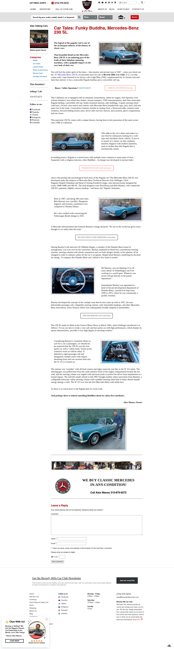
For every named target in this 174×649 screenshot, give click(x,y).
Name (54, 539)
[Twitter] (106, 3)
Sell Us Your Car (64, 9)
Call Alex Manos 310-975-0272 (108, 492)
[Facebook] (99, 3)
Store (31, 605)
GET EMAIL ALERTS (38, 3)
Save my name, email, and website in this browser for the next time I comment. (82, 548)
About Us (102, 9)
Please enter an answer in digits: (63, 552)
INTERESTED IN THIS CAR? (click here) (96, 168)
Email (53, 543)
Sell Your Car (34, 597)
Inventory (45, 9)
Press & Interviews (40, 70)
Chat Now (14, 641)
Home (33, 9)
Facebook (35, 109)
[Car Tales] (39, 47)
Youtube (35, 112)
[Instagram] (109, 3)
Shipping (32, 608)
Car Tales (36, 64)
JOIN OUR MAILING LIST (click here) (96, 316)
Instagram (35, 117)
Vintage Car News (40, 76)
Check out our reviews (37, 643)
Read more (137, 619)
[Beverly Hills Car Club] (87, 12)
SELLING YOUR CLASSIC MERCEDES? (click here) (96, 237)
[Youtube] (102, 3)
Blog (111, 9)
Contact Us (138, 9)
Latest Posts (38, 67)
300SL (35, 60)
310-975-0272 (36, 96)
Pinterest (35, 120)
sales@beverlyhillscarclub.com (127, 597)
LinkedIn (35, 122)
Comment (54, 514)
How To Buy (123, 9)
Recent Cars (38, 73)
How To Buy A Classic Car (38, 602)
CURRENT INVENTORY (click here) (120, 88)
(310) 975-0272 (123, 594)
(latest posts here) (38, 50)
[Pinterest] (112, 3)
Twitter (35, 114)
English (124, 3)
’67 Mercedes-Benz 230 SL (66, 74)
